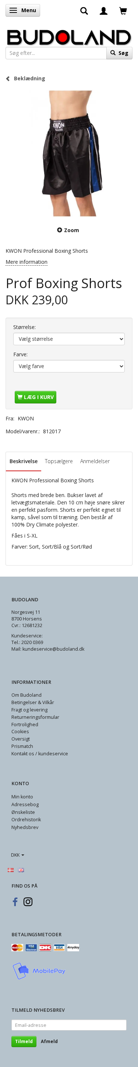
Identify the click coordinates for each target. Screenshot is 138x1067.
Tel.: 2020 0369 (27, 642)
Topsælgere (59, 461)
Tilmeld (24, 1041)
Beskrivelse (24, 461)
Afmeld (49, 1041)
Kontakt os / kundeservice (39, 754)
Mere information (26, 261)
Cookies (20, 731)
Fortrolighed (24, 724)
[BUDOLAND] (69, 35)
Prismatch (22, 746)
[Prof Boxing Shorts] (69, 153)
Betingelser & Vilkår (32, 702)
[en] (21, 869)
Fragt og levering (29, 710)
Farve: (20, 354)
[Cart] (123, 10)
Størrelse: (24, 326)
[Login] (103, 10)
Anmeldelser (95, 461)
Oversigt (20, 739)
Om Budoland (26, 695)
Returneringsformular (35, 717)
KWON (26, 418)
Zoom (71, 230)
